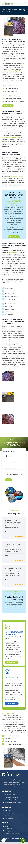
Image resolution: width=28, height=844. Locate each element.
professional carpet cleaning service (11, 137)
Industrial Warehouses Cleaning (13, 802)
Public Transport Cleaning (11, 797)
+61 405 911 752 (8, 828)
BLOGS (21, 838)
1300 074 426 (8, 826)
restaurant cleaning (20, 346)
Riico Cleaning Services (15, 252)
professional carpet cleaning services (11, 71)
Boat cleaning (8, 815)
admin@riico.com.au (10, 831)
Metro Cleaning (8, 810)
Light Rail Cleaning (9, 813)
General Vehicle (9, 818)
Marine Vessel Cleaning (11, 794)
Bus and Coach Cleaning (11, 799)
